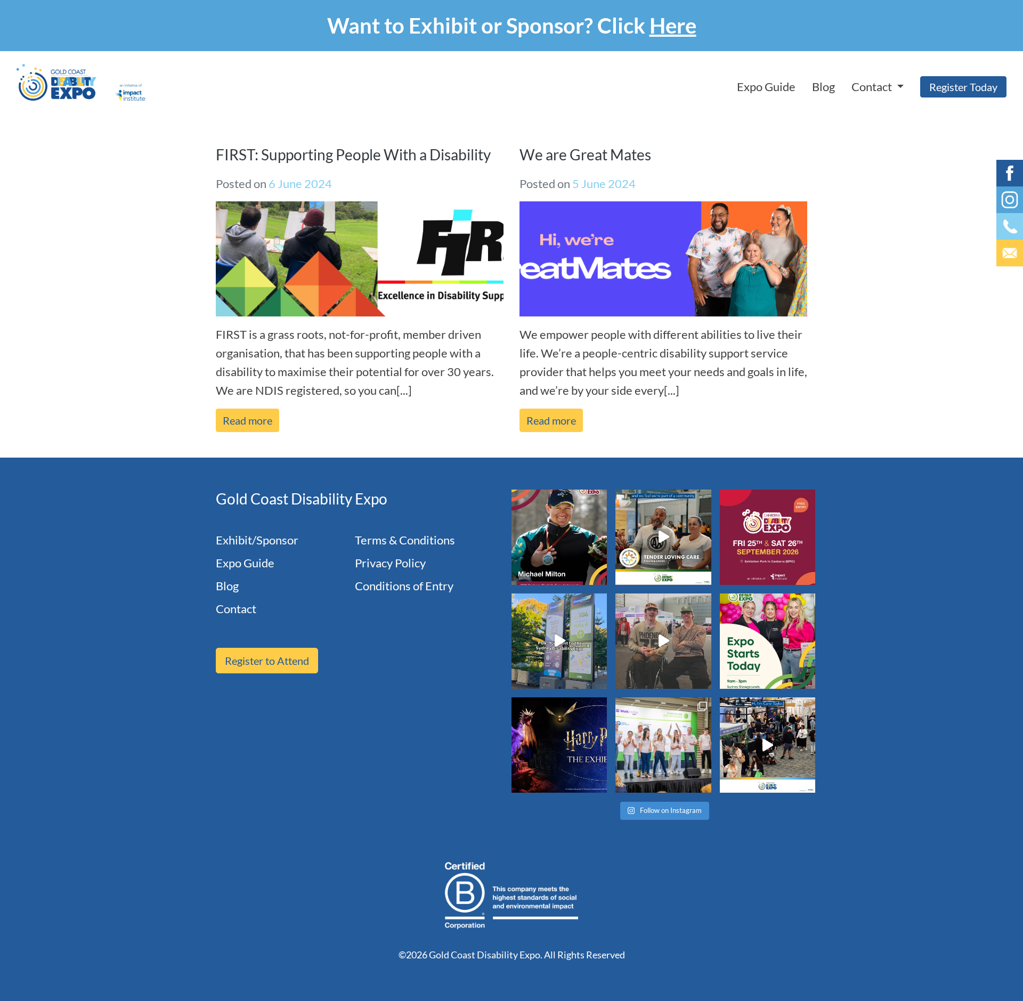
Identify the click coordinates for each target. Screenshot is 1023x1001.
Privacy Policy (390, 563)
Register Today (963, 86)
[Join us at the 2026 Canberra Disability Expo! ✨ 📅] (767, 537)
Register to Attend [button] (267, 660)
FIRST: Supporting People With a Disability (353, 154)
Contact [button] (872, 86)
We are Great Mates (585, 154)
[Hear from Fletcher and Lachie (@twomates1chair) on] (663, 641)
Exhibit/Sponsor (257, 540)
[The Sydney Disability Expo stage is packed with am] (663, 745)
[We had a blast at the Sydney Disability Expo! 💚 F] (559, 641)
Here (672, 25)
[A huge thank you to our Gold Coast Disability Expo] (767, 745)
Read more (247, 420)
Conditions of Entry (404, 586)
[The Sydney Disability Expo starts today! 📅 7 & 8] (767, 641)
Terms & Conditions (405, 540)
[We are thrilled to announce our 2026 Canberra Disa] (559, 537)
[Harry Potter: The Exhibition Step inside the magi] (559, 745)
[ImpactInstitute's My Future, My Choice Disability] (663, 537)
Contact (236, 608)
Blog (823, 86)
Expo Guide (766, 86)
